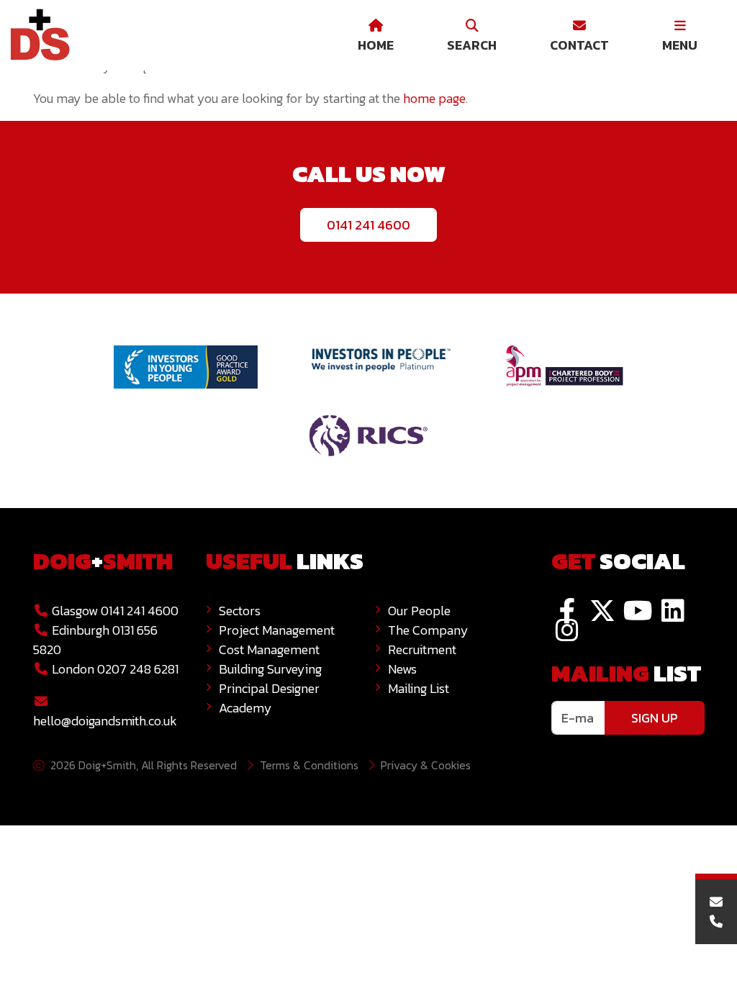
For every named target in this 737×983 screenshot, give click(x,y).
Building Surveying (270, 669)
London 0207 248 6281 (113, 669)
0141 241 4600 (368, 225)
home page (434, 98)
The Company (428, 630)
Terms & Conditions (309, 765)
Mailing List (418, 688)
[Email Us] (716, 902)
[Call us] (716, 921)
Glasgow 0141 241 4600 (113, 610)
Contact (579, 45)
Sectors (240, 610)
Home (376, 45)
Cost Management (269, 649)
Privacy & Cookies (426, 765)
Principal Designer (269, 688)
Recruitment (422, 649)
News (402, 669)
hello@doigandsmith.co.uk (105, 720)
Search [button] (472, 45)
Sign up (654, 718)
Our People (419, 610)
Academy (245, 707)
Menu (679, 45)
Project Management (277, 630)
